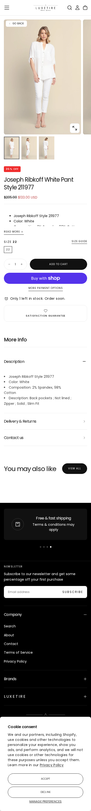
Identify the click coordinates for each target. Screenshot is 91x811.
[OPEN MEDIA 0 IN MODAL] (75, 128)
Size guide (79, 241)
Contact (11, 643)
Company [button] (13, 614)
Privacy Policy (52, 765)
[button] (7, 8)
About (9, 635)
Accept (45, 779)
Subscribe (72, 592)
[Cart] (85, 8)
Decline (45, 792)
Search (10, 626)
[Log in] (77, 8)
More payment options (45, 288)
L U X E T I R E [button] (14, 696)
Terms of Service (18, 652)
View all (74, 468)
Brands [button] (10, 679)
